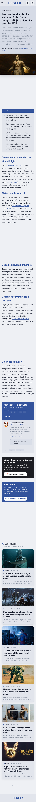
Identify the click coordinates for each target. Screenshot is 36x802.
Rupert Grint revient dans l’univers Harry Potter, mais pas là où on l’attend (16, 766)
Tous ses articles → (18, 436)
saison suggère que (15, 182)
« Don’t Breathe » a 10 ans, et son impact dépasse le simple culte (17, 577)
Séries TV (20, 453)
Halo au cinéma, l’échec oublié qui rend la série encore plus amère (17, 691)
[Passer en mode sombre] (32, 3)
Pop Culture (7, 10)
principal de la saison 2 (20, 319)
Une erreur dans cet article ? (20, 445)
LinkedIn (22, 412)
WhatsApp (8, 416)
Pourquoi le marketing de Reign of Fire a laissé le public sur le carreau (17, 615)
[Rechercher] (27, 3)
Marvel (12, 453)
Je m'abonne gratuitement (17, 501)
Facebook (13, 412)
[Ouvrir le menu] (2, 3)
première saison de (13, 165)
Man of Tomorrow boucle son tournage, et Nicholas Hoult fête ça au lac (17, 653)
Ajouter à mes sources (16, 477)
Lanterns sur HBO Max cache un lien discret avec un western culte (16, 729)
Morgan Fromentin (7, 48)
